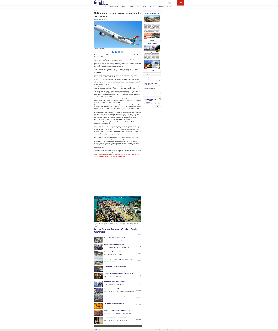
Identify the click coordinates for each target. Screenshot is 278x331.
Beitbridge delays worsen (149, 88)
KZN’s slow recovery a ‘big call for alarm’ (114, 237)
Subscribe (180, 2)
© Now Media (97, 329)
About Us (161, 329)
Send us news (173, 329)
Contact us (181, 329)
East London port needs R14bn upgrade (114, 288)
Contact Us (169, 6)
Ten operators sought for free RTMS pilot (115, 281)
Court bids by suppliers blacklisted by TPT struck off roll (118, 273)
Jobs (138, 6)
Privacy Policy (105, 329)
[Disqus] (118, 176)
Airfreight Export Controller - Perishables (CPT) (150, 100)
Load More (118, 326)
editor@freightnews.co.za (126, 152)
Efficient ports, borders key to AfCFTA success (150, 84)
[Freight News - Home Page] (102, 2)
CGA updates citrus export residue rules (114, 303)
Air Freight (96, 10)
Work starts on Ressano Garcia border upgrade (116, 252)
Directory (145, 6)
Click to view (158, 11)
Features (104, 6)
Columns (124, 6)
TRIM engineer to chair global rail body (114, 244)
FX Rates (152, 6)
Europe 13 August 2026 (152, 43)
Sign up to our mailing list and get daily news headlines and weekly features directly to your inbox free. (116, 154)
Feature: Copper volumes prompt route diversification (118, 259)
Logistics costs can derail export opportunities (116, 317)
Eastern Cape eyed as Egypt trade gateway (115, 266)
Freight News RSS (157, 330)
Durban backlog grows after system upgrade (115, 296)
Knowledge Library (114, 6)
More (158, 92)
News (97, 6)
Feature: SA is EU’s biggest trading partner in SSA (117, 310)
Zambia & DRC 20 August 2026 (152, 13)
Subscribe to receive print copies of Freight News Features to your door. (110, 156)
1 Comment (139, 298)
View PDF (152, 40)
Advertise (167, 329)
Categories (160, 6)
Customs (131, 6)
